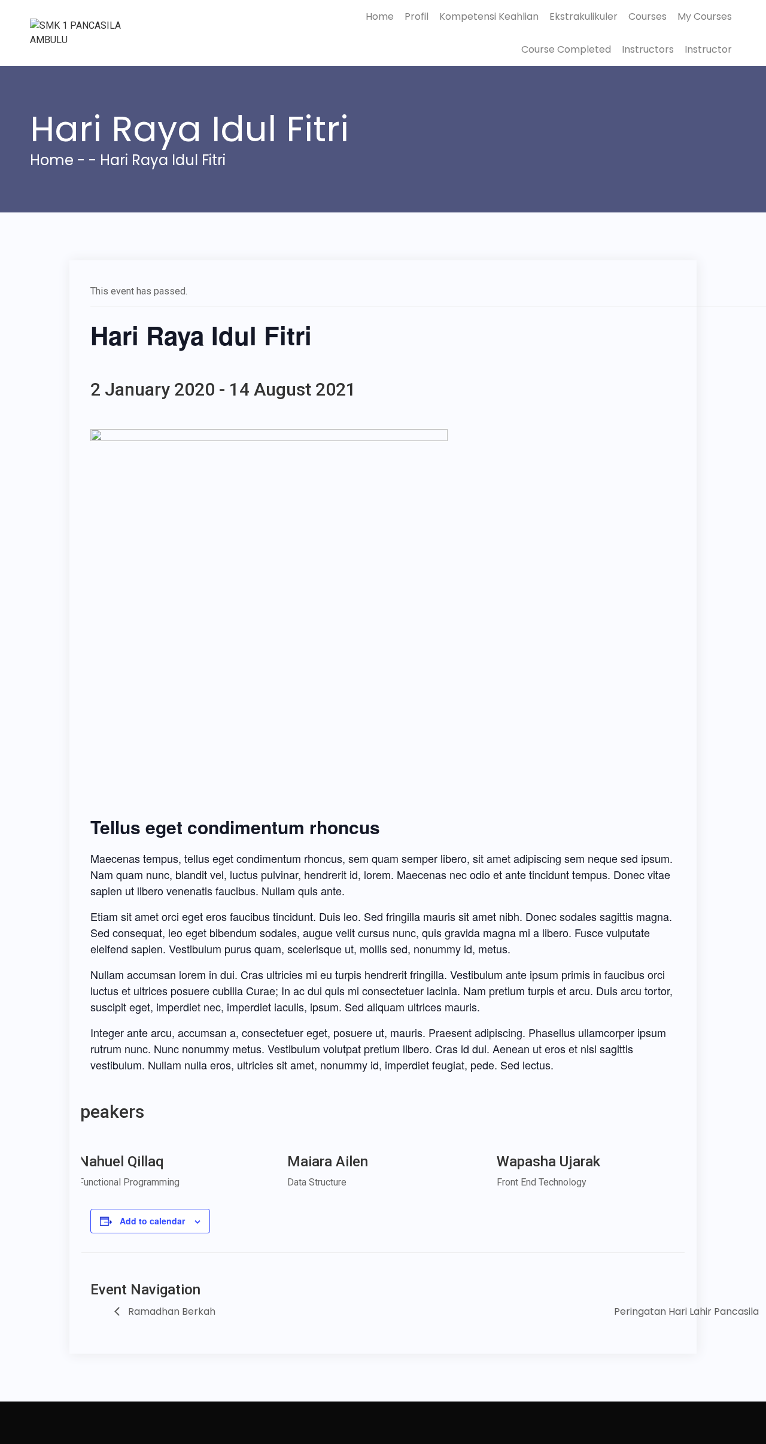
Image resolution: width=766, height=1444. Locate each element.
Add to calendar (152, 1221)
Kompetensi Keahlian (489, 16)
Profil (416, 16)
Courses (647, 16)
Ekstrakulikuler (583, 16)
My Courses (704, 16)
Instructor (708, 49)
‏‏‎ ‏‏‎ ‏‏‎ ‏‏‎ (38, 1422)
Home (380, 16)
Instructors (648, 49)
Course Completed (566, 49)
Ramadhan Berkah (170, 1311)
